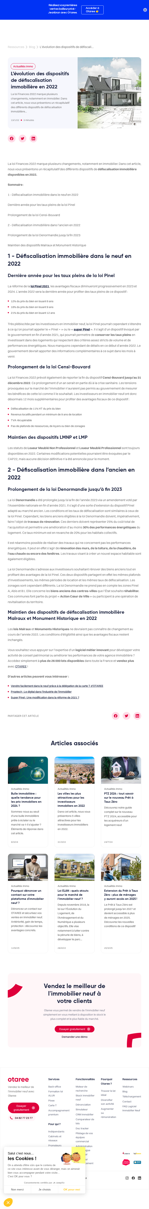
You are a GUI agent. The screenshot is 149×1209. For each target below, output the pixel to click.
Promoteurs (55, 1145)
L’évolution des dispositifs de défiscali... (67, 47)
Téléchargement (131, 1096)
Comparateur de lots (85, 1121)
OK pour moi (71, 1189)
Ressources (16, 47)
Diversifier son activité (107, 1101)
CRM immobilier (85, 1114)
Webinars (128, 1086)
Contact (126, 1101)
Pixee (51, 1100)
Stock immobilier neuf (85, 1097)
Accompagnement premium (58, 1112)
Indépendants (56, 1131)
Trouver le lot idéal (108, 1092)
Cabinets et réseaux (54, 1138)
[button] (8, 1202)
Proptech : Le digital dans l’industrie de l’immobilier (41, 691)
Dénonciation (83, 1104)
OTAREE (21, 666)
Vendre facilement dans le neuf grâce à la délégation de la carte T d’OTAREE (57, 686)
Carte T (52, 1105)
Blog (32, 47)
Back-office (54, 1086)
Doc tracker (82, 1128)
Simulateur (82, 1109)
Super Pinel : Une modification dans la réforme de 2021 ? (45, 697)
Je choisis (45, 1189)
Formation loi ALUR (55, 1093)
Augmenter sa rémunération (108, 1112)
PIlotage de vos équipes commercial (84, 1137)
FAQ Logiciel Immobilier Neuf (131, 1108)
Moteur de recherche (81, 1088)
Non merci (17, 1189)
